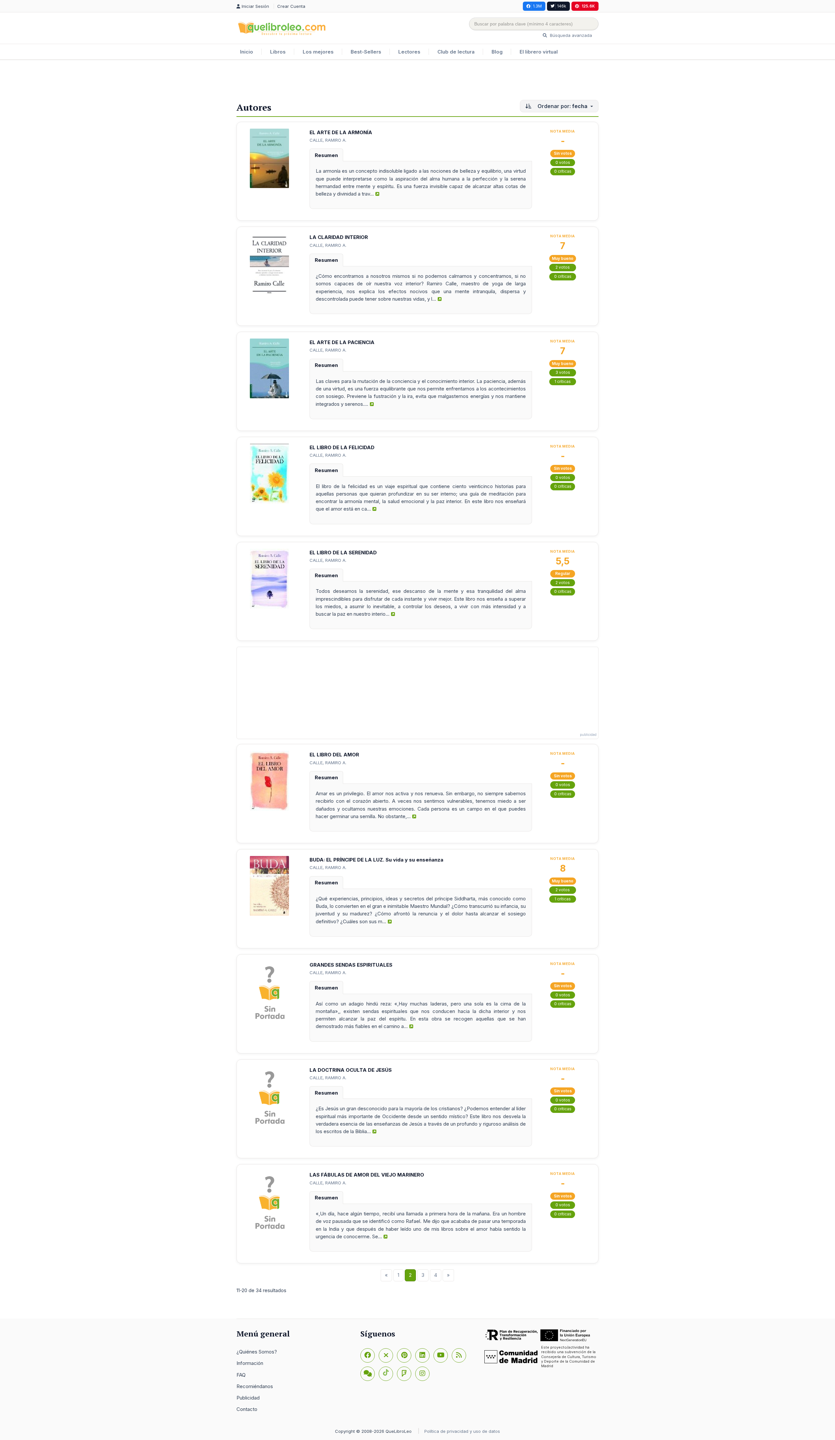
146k (561, 6)
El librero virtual (539, 52)
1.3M (537, 6)
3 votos (562, 372)
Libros (278, 52)
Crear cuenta (291, 6)
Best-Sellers (366, 52)
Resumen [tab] (326, 155)
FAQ (241, 1375)
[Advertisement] (417, 81)
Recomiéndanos (254, 1386)
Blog (497, 52)
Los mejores (318, 52)
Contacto (246, 1409)
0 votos (562, 162)
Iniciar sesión (256, 6)
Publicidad (248, 1398)
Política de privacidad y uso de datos (462, 1431)
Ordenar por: (561, 106)
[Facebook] (367, 1355)
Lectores (409, 52)
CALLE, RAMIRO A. (328, 140)
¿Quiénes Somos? (256, 1352)
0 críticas (562, 171)
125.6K (588, 6)
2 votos (562, 267)
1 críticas (562, 381)
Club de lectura (456, 52)
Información (249, 1363)
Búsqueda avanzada (570, 35)
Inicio (246, 52)
